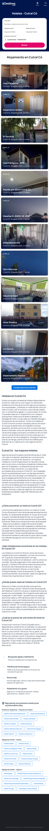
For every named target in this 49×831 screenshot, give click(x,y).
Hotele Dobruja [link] (38, 784)
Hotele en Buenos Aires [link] (37, 714)
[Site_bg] (17, 801)
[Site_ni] (14, 812)
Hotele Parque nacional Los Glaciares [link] (29, 773)
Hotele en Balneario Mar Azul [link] (13, 729)
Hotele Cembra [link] (27, 754)
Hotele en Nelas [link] (32, 749)
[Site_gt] (21, 812)
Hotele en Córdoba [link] (10, 724)
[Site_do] (31, 806)
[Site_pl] (24, 801)
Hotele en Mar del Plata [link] (11, 719)
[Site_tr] (38, 801)
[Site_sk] (11, 806)
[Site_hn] (28, 812)
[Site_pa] (38, 806)
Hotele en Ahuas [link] (23, 744)
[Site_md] (4, 806)
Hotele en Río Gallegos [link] (34, 729)
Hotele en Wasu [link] (9, 764)
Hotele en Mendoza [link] (29, 719)
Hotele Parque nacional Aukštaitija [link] (34, 778)
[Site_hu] (17, 806)
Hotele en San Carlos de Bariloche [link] (14, 714)
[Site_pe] (31, 801)
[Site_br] (4, 801)
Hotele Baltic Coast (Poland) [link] (28, 789)
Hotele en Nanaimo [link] (24, 764)
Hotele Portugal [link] (9, 789)
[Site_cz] (45, 801)
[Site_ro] (11, 801)
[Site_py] (34, 812)
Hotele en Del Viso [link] (26, 724)
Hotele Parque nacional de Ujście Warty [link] (16, 784)
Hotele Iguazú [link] (8, 773)
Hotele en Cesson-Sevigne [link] (29, 759)
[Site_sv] (45, 806)
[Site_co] (24, 806)
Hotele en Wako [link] (9, 744)
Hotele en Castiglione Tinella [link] (13, 749)
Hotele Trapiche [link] (9, 734)
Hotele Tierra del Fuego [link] (11, 778)
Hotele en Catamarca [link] (25, 734)
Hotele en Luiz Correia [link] (11, 754)
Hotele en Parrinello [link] (10, 759)
